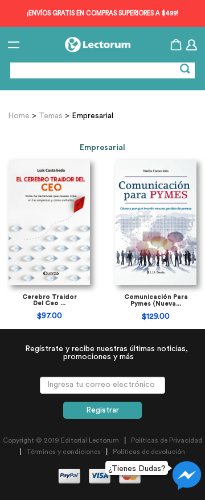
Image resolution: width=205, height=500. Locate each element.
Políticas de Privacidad (166, 440)
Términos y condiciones (63, 451)
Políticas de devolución (149, 451)
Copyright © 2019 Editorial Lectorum (61, 440)
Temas (51, 116)
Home (20, 116)
